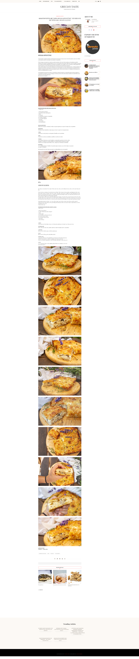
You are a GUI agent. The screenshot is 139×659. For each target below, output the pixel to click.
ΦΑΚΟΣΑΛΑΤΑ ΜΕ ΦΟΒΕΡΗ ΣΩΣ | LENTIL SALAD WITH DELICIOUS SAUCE (94, 78)
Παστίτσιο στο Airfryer (93, 72)
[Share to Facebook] (55, 559)
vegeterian (57, 553)
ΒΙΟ (79, 1)
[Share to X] (57, 559)
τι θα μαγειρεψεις (58, 1)
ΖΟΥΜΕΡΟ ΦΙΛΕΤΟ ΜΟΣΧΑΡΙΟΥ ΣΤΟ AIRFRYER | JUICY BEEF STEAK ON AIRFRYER (94, 67)
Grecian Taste (69, 6)
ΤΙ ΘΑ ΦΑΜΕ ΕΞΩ (67, 1)
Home (40, 1)
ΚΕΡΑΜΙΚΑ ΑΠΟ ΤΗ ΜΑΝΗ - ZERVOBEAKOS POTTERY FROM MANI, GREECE (61, 629)
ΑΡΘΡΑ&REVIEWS (46, 1)
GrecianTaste (94, 19)
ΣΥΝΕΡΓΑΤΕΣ (74, 1)
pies (48, 553)
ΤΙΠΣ (52, 1)
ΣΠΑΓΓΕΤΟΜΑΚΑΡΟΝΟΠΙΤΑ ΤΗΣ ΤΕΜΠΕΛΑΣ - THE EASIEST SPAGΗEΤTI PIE (45, 639)
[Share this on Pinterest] (60, 559)
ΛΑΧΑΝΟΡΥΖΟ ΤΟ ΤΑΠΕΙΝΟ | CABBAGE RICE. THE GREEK (94, 90)
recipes (52, 553)
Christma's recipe (60, 16)
